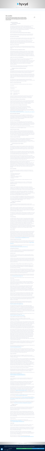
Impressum (22, 443)
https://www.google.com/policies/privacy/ (18, 421)
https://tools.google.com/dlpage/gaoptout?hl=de (22, 237)
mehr (38, 448)
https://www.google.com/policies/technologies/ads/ (17, 315)
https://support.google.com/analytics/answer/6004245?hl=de (19, 246)
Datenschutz (25, 443)
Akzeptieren (24, 448)
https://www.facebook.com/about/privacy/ (21, 395)
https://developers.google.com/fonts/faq (16, 420)
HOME (19, 443)
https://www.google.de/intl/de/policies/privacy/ (27, 436)
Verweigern (10, 448)
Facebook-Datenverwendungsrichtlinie (21, 390)
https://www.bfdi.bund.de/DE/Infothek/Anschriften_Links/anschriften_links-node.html (22, 111)
